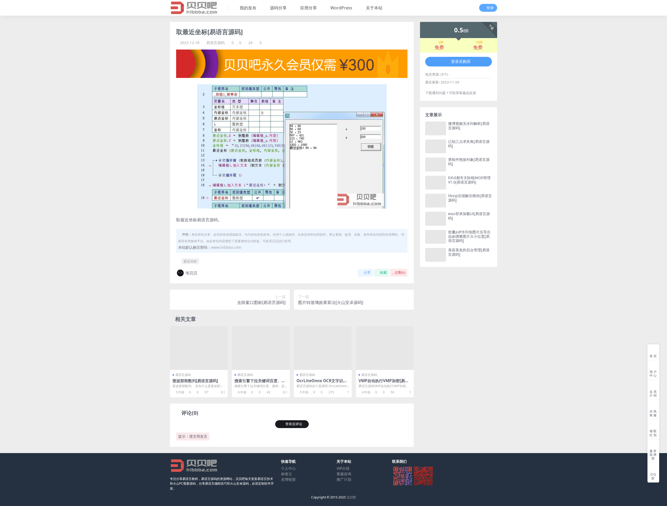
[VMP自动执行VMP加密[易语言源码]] (385, 348)
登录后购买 (461, 61)
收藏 (383, 273)
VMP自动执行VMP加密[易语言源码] (384, 383)
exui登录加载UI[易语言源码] (469, 216)
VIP (441, 42)
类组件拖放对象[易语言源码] (469, 161)
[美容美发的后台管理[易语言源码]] (435, 255)
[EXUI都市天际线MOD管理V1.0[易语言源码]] (435, 183)
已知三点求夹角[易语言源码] (469, 143)
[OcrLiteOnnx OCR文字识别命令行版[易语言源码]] (323, 348)
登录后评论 (293, 424)
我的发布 (248, 8)
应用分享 (308, 8)
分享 (367, 273)
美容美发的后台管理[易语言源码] (469, 252)
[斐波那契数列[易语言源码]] (199, 348)
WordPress (341, 8)
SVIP (479, 42)
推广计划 (344, 479)
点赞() (399, 273)
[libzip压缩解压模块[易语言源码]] (435, 201)
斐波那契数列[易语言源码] (195, 380)
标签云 (286, 473)
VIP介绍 (343, 468)
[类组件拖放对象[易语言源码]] (435, 164)
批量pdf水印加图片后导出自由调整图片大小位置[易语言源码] (469, 236)
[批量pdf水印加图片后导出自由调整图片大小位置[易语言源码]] (435, 237)
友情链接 (288, 479)
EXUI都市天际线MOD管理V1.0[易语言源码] (469, 180)
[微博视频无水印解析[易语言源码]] (435, 128)
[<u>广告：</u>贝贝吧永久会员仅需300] (291, 63)
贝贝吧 (351, 497)
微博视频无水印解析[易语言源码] (469, 125)
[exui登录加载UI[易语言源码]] (435, 218)
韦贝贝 (191, 273)
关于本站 (374, 8)
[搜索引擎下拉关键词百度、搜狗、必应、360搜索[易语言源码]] (261, 348)
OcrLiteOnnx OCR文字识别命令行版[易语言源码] (322, 383)
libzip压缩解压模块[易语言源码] (470, 198)
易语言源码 (215, 42)
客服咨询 (344, 473)
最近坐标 (190, 261)
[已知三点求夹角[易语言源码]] (435, 146)
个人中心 (288, 468)
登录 (490, 8)
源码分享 (278, 8)
